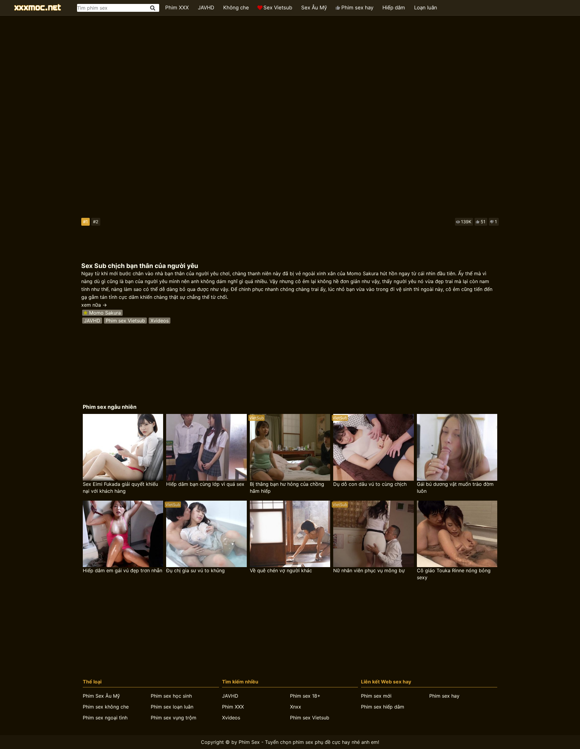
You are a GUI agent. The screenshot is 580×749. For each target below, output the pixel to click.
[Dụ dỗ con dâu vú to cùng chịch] (373, 447)
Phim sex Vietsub (125, 321)
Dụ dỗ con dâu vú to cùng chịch (370, 484)
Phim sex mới (376, 696)
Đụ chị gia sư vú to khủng (195, 570)
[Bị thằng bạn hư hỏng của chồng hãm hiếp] (290, 447)
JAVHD (206, 8)
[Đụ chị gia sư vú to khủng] (206, 534)
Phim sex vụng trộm (173, 718)
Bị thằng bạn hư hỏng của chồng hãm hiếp (287, 487)
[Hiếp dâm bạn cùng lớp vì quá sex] (206, 447)
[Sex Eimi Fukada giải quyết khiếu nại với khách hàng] (123, 447)
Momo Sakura (105, 313)
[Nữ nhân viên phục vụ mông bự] (373, 534)
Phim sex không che (106, 707)
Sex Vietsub (277, 8)
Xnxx (295, 707)
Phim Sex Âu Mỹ (101, 696)
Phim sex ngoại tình (105, 718)
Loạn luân (425, 8)
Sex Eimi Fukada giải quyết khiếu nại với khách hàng (120, 487)
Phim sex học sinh (171, 696)
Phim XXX (177, 8)
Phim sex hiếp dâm (382, 707)
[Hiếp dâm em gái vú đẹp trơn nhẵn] (123, 534)
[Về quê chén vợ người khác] (290, 534)
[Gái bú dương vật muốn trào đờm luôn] (457, 447)
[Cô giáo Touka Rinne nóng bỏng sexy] (457, 534)
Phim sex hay (357, 8)
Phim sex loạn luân (172, 707)
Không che (236, 8)
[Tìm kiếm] (153, 8)
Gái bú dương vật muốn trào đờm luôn (455, 487)
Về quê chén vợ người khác (281, 570)
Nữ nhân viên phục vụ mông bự (369, 570)
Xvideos (159, 321)
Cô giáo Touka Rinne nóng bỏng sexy (454, 573)
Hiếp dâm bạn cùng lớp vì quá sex (205, 484)
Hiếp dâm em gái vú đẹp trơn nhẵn (122, 570)
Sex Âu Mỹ (314, 8)
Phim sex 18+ (305, 696)
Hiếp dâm (393, 8)
